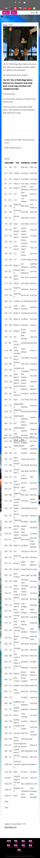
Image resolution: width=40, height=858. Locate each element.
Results (5, 25)
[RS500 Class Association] (9, 846)
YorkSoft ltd (31, 856)
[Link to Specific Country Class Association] (24, 8)
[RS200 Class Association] (16, 842)
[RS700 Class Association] (23, 846)
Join (14, 13)
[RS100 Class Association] (9, 842)
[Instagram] (19, 2)
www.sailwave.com (10, 827)
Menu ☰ (34, 12)
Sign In (6, 13)
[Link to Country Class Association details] (6, 8)
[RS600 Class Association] (16, 846)
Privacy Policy (9, 856)
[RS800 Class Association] (31, 846)
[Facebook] (15, 2)
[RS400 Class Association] (31, 842)
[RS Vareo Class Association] (20, 850)
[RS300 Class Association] (23, 842)
